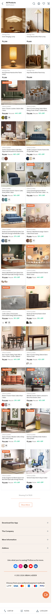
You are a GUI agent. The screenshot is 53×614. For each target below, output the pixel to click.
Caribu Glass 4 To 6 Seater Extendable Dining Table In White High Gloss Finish (12, 315)
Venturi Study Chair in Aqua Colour (37, 477)
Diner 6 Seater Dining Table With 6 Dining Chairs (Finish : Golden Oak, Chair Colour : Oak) (37, 110)
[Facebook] (16, 568)
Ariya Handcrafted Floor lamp (36, 72)
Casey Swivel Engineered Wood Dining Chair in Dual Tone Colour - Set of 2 (38, 192)
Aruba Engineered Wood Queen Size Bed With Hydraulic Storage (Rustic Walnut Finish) (13, 479)
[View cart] (48, 4)
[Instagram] (21, 568)
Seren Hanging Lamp (8, 36)
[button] (2, 3)
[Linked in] (36, 568)
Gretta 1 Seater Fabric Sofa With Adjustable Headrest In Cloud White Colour (13, 151)
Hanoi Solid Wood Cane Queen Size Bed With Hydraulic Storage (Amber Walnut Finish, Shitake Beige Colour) (13, 274)
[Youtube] (31, 568)
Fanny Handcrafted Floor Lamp (36, 36)
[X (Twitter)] (26, 568)
